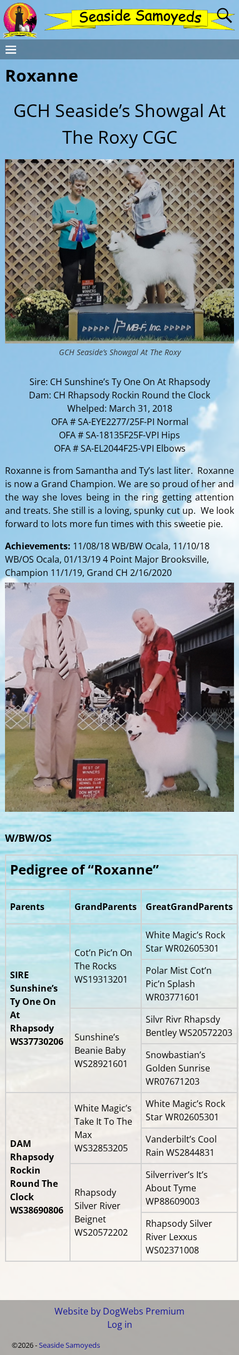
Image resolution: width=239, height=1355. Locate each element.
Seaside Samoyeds (69, 1345)
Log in (119, 1324)
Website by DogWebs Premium (119, 1311)
